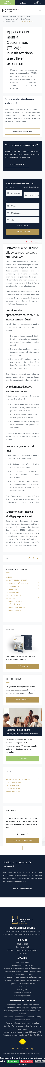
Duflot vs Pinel (12, 598)
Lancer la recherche (22, 231)
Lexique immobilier (13, 788)
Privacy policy (22, 1064)
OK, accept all (13, 1061)
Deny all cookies (26, 1061)
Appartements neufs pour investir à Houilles (22, 1023)
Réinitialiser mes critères (22, 131)
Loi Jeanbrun (22, 986)
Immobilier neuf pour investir (22, 965)
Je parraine (22, 759)
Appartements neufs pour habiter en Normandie (22, 980)
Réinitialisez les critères (34, 242)
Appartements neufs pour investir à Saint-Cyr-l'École (22, 1035)
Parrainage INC (22, 989)
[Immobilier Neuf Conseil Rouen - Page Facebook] (13, 1049)
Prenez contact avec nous (22, 889)
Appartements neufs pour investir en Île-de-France (22, 968)
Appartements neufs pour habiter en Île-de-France (22, 977)
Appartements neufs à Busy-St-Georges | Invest (22, 1008)
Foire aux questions (13, 791)
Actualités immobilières (22, 993)
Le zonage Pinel (12, 589)
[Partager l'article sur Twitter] (37, 558)
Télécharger (22, 666)
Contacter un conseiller (17, 164)
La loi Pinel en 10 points (15, 601)
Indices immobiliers (13, 782)
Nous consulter (22, 700)
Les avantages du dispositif (16, 580)
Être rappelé (22, 834)
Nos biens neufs (22, 962)
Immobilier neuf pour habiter (22, 974)
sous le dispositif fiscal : (31, 188)
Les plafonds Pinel (13, 586)
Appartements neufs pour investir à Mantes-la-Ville (23, 1032)
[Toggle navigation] (40, 10)
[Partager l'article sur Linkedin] (34, 558)
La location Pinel (12, 592)
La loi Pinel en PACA (13, 610)
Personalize (40, 1061)
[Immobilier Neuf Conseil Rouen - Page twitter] (27, 1049)
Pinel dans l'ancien (13, 595)
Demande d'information (23, 840)
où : (7, 201)
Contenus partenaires (22, 996)
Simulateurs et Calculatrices (18, 779)
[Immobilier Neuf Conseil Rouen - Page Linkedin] (17, 1049)
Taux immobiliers (12, 785)
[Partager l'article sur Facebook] (29, 558)
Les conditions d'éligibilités (17, 583)
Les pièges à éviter (13, 604)
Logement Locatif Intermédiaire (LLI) (22, 983)
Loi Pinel (9, 577)
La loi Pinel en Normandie (16, 607)
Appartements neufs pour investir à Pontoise (22, 1005)
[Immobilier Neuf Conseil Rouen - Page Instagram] (22, 1049)
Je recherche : (10, 187)
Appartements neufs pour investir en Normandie (22, 971)
